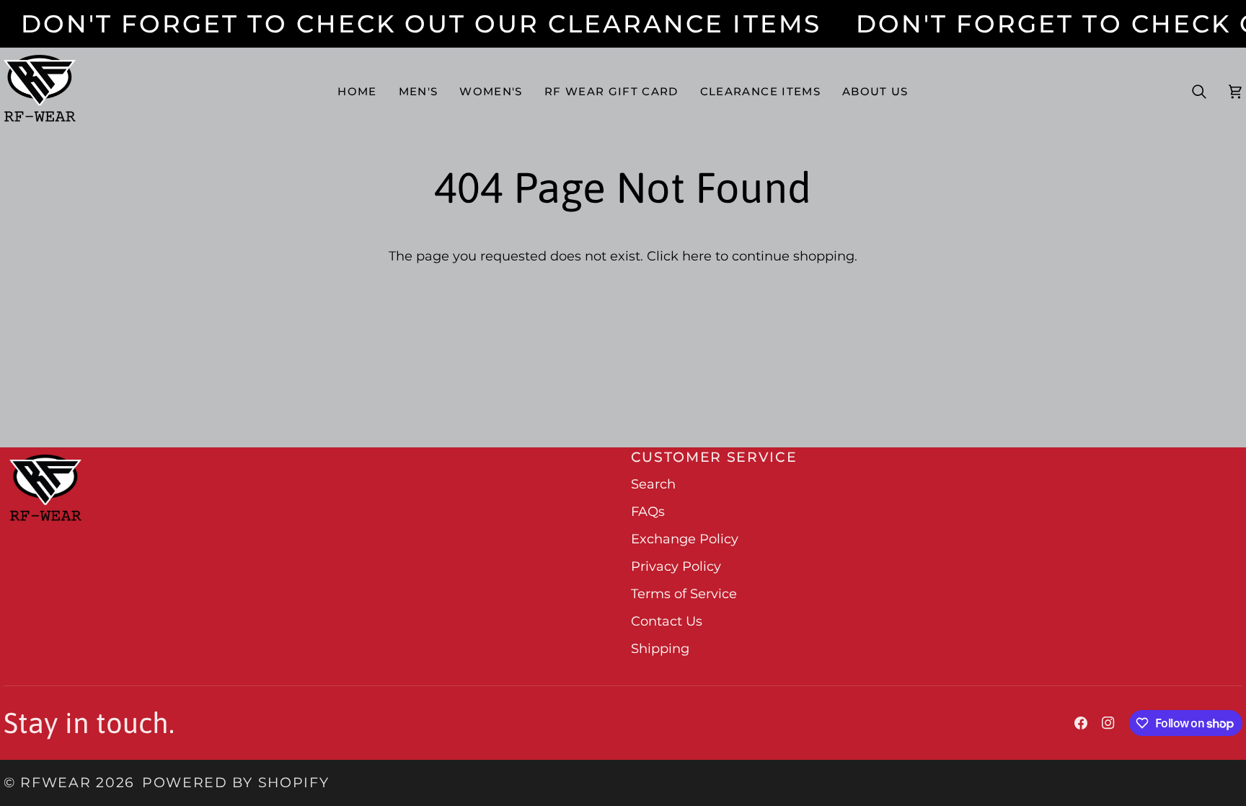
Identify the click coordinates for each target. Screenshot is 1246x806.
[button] (418, 92)
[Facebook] (1080, 723)
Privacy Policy (676, 566)
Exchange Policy (684, 539)
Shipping (660, 649)
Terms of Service (684, 594)
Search (653, 484)
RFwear (55, 782)
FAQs (648, 512)
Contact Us (666, 621)
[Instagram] (1108, 723)
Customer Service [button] (714, 457)
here (697, 256)
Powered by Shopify (235, 782)
